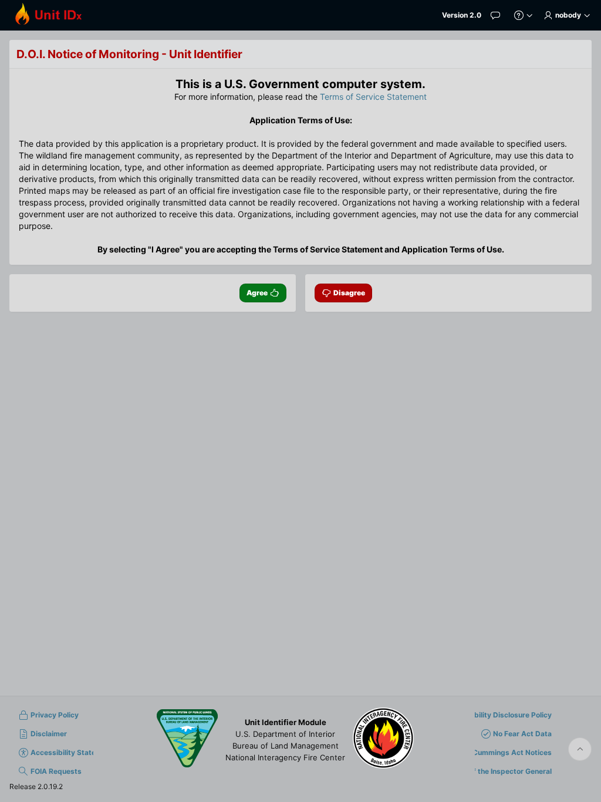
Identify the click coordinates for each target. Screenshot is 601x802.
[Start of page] (580, 749)
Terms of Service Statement (373, 97)
